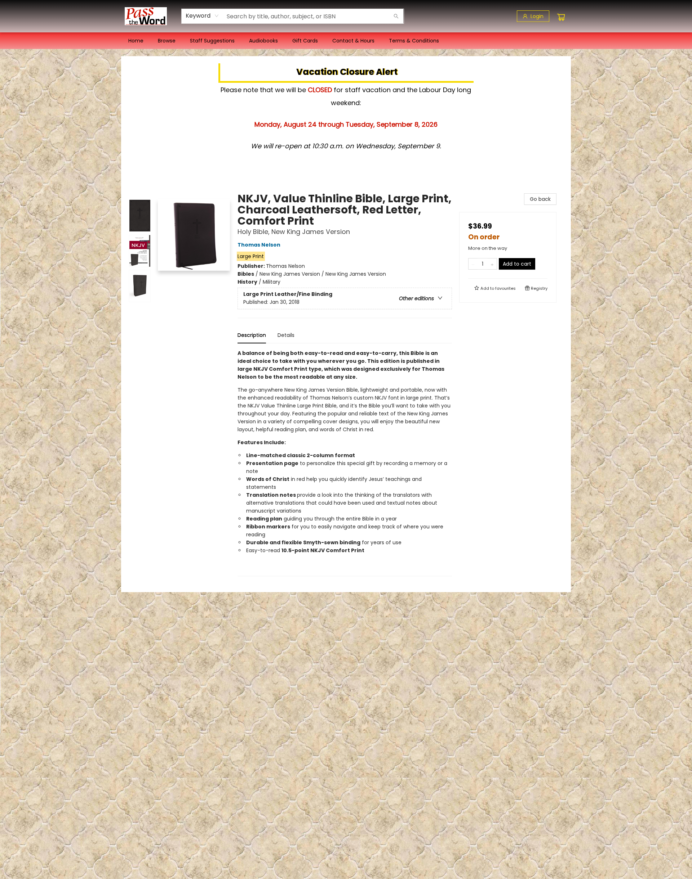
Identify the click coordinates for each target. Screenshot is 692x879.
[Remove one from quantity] (473, 264)
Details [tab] (286, 335)
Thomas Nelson (259, 244)
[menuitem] (136, 40)
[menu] (346, 40)
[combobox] (202, 16)
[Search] (396, 16)
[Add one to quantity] (492, 264)
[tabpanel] (345, 462)
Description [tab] (252, 335)
